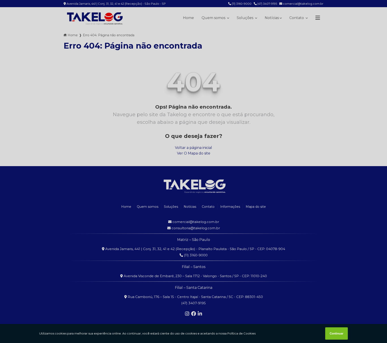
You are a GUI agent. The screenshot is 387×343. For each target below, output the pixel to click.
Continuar (336, 333)
